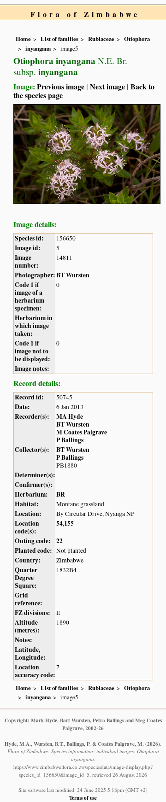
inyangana (38, 48)
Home (23, 39)
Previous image (60, 86)
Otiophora (137, 39)
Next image (107, 86)
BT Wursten (72, 275)
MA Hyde (69, 416)
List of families (59, 39)
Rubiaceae (101, 39)
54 (59, 523)
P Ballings (69, 440)
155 (69, 523)
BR (60, 494)
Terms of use (83, 798)
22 (59, 540)
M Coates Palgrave (81, 432)
